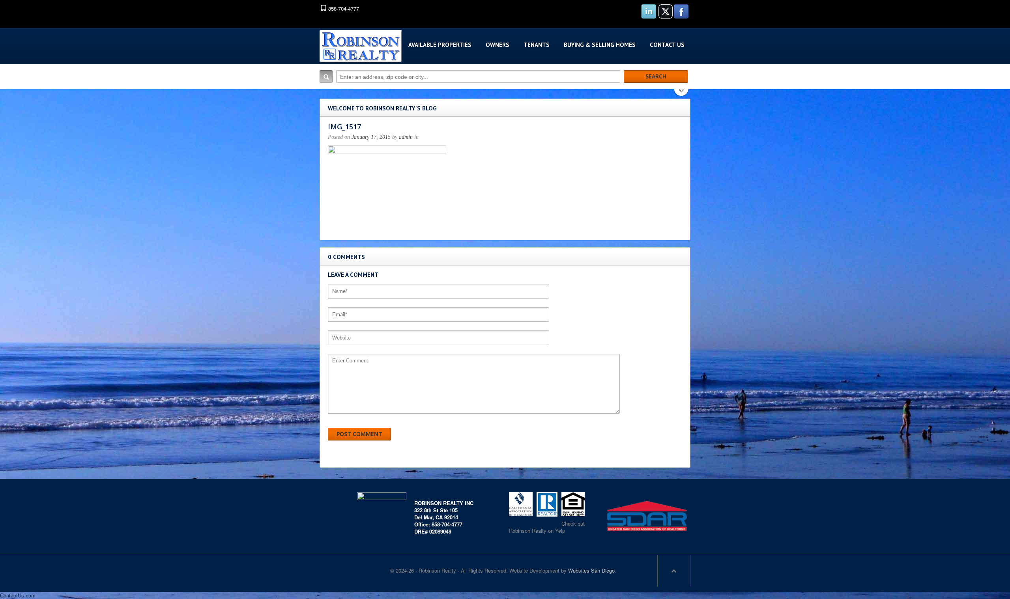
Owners (497, 45)
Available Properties (439, 45)
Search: (326, 76)
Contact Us (667, 45)
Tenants (537, 45)
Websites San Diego (591, 570)
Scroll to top (673, 570)
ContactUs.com (18, 595)
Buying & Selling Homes (600, 45)
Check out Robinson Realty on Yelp (547, 527)
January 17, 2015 (371, 137)
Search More (681, 93)
